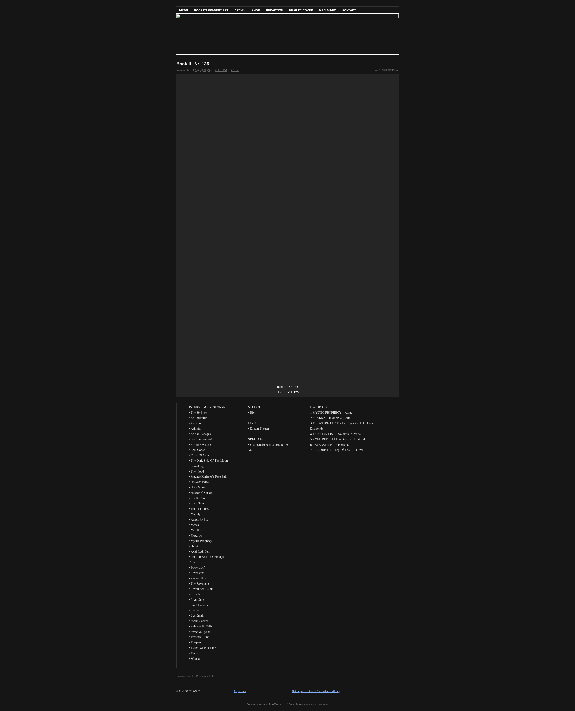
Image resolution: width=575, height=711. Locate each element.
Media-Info (327, 10)
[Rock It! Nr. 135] (287, 229)
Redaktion (274, 10)
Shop (256, 10)
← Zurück (381, 70)
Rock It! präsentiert (211, 10)
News (183, 10)
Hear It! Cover (301, 10)
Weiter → (393, 70)
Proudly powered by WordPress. (264, 704)
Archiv (239, 10)
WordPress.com (319, 704)
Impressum (240, 691)
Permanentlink (205, 676)
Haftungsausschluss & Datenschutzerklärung (316, 691)
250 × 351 (221, 70)
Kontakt (349, 10)
